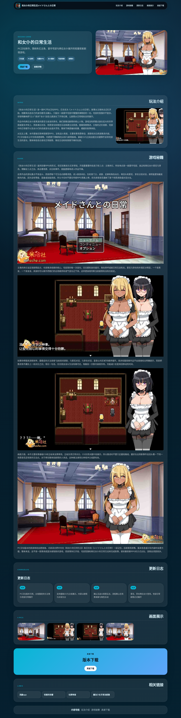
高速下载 (160, 5)
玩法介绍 (119, 5)
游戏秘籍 (129, 5)
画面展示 (150, 5)
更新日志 (139, 5)
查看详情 (37, 67)
